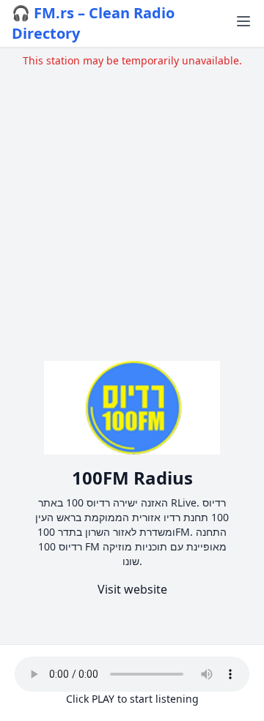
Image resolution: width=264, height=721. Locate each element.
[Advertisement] (132, 200)
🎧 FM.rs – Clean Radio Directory (93, 23)
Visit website (132, 589)
